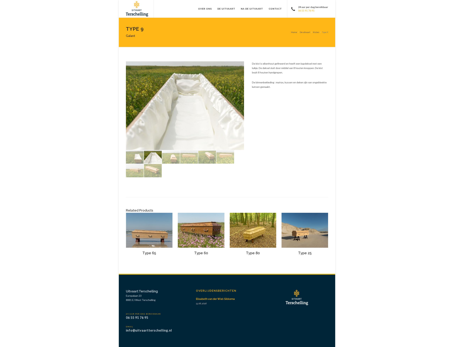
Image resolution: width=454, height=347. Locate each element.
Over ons (205, 8)
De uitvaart (226, 8)
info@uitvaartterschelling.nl (149, 330)
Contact (275, 8)
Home (294, 32)
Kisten (316, 32)
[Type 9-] (185, 105)
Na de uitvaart (252, 8)
